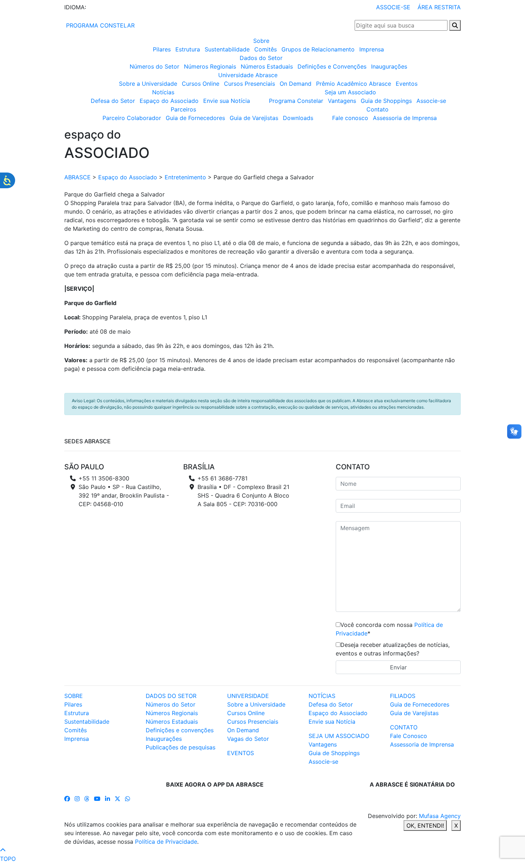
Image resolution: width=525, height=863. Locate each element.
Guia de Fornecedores (195, 117)
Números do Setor (154, 66)
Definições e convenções (180, 730)
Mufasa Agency (440, 815)
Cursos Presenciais (249, 83)
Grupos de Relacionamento (318, 49)
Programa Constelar (296, 100)
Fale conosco (350, 117)
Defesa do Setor (113, 100)
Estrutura (187, 49)
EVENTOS (240, 753)
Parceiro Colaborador (131, 117)
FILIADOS (402, 695)
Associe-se (431, 100)
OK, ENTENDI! (425, 825)
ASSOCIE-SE (393, 7)
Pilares (162, 49)
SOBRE (73, 695)
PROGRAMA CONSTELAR (99, 25)
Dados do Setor (261, 57)
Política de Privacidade (166, 841)
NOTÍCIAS (322, 695)
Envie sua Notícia (226, 100)
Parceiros (183, 109)
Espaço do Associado (169, 100)
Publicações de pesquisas (180, 747)
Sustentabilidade (227, 49)
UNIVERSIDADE (248, 695)
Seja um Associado (350, 92)
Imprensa (371, 49)
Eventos (407, 83)
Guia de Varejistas (254, 117)
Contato (377, 109)
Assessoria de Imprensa (405, 117)
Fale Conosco (408, 735)
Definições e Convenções (332, 66)
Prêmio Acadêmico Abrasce (353, 83)
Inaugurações (389, 66)
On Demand (295, 83)
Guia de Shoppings (386, 100)
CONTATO (404, 727)
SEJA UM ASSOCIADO (339, 735)
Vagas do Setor (248, 738)
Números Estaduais (267, 66)
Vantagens (342, 100)
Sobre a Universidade (148, 83)
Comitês (265, 49)
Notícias (163, 92)
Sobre (261, 40)
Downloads (298, 117)
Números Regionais (210, 66)
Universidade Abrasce (248, 75)
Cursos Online (200, 83)
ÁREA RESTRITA (439, 7)
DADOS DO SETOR (171, 695)
